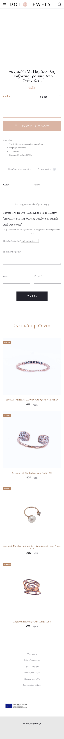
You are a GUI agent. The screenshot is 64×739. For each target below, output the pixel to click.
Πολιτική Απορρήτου (32, 660)
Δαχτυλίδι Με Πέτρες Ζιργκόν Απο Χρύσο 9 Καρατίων (32, 399)
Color (7, 96)
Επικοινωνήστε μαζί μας (32, 685)
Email (38, 276)
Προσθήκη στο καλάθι (35, 126)
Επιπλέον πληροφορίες (19, 169)
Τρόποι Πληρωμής (32, 666)
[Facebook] (29, 732)
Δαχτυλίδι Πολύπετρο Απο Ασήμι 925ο (32, 621)
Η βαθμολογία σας (12, 241)
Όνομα (7, 276)
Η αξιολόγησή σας (12, 251)
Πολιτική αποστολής (32, 679)
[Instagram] (35, 732)
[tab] (19, 169)
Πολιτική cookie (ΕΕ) (32, 672)
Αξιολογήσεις (46, 169)
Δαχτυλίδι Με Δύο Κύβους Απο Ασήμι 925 (32, 473)
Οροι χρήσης (32, 654)
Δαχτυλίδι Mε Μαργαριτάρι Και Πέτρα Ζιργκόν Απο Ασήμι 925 (32, 547)
